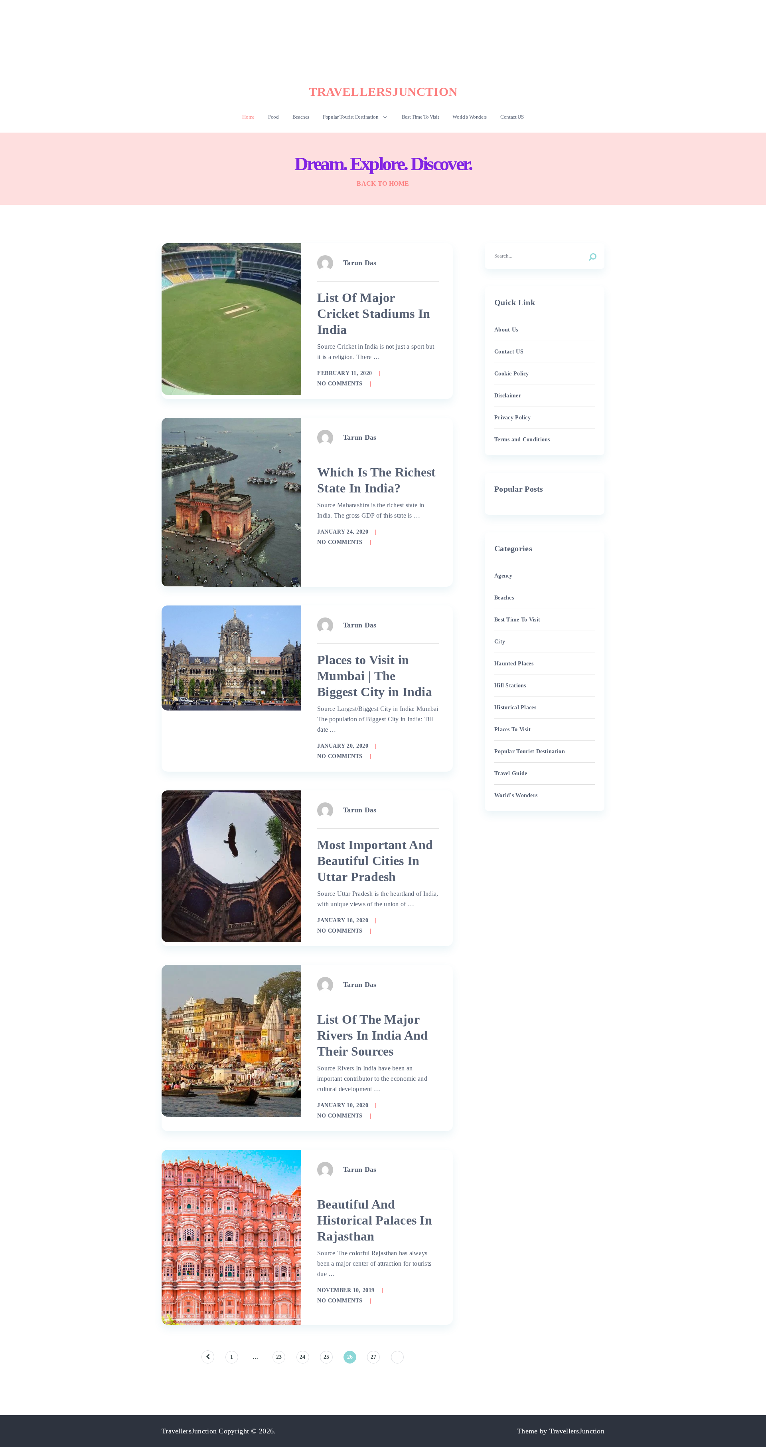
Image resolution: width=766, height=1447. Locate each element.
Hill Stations (510, 686)
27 (374, 1357)
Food (273, 117)
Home (248, 117)
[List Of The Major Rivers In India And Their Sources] (231, 1041)
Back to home (383, 183)
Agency (503, 576)
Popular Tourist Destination (351, 117)
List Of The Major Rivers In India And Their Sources (372, 1035)
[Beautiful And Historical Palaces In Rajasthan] (231, 1237)
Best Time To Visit (420, 117)
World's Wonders (515, 795)
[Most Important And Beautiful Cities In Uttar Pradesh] (231, 866)
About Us (506, 330)
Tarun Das (360, 263)
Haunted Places (513, 664)
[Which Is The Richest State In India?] (231, 502)
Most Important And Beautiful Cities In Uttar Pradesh (375, 861)
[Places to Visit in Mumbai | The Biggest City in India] (231, 658)
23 (279, 1357)
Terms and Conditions (522, 440)
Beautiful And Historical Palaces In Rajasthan (374, 1220)
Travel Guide (510, 773)
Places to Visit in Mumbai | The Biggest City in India (374, 676)
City (499, 642)
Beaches (301, 117)
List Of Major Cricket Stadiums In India (373, 313)
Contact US (512, 117)
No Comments (340, 384)
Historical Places (515, 708)
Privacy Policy (512, 418)
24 (303, 1357)
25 (327, 1357)
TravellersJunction (383, 91)
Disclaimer (507, 396)
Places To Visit (512, 729)
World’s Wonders (469, 117)
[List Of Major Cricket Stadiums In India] (231, 319)
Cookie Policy (511, 374)
